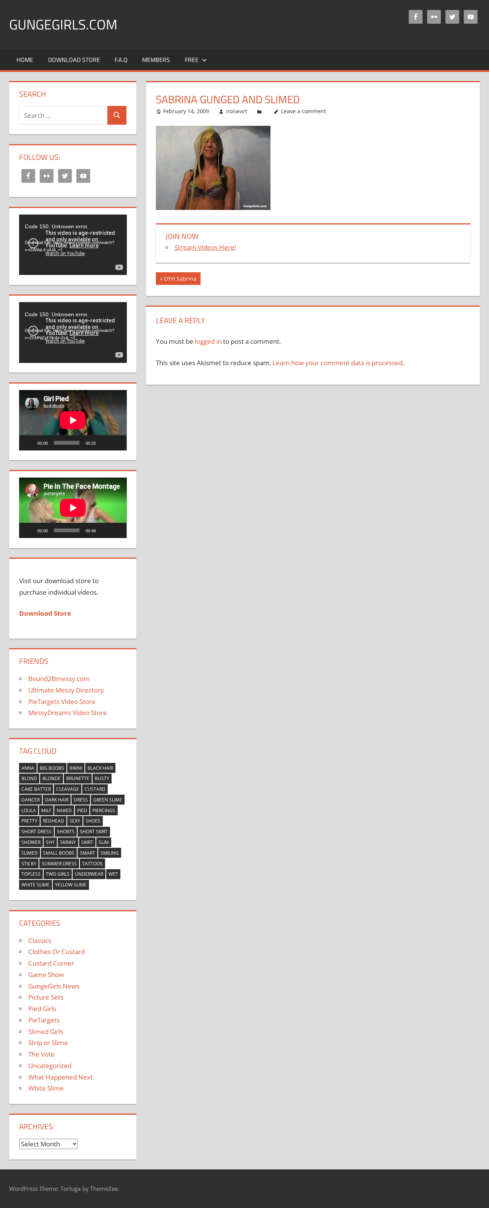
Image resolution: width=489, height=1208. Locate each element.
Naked (64, 810)
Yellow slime (71, 884)
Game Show (46, 974)
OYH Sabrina (180, 280)
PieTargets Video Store (62, 701)
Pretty (29, 821)
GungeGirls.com (63, 24)
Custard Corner (51, 963)
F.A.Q (121, 59)
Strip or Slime (48, 1042)
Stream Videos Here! (205, 247)
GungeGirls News (53, 986)
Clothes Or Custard (56, 951)
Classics (39, 940)
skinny (68, 842)
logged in (208, 341)
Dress (81, 800)
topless (30, 874)
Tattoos (92, 863)
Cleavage (67, 789)
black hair (100, 768)
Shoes (93, 821)
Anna (27, 768)
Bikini (76, 768)
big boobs (52, 768)
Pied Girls (42, 1008)
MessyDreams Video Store (67, 712)
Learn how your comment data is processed (337, 362)
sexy (75, 821)
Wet (113, 874)
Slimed (29, 853)
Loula (28, 810)
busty (102, 778)
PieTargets (44, 1020)
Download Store (74, 59)
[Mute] (104, 443)
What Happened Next (60, 1077)
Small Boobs (58, 853)
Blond (29, 778)
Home (24, 59)
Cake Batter (36, 789)
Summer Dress (59, 863)
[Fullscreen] (116, 443)
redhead (53, 821)
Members (156, 59)
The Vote (41, 1054)
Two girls (58, 874)
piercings (103, 810)
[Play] (29, 443)
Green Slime (107, 800)
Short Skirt (94, 831)
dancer (30, 800)
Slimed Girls (45, 1031)
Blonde (51, 778)
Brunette (77, 778)
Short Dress (36, 831)
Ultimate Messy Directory (66, 690)
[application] (73, 245)
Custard (94, 789)
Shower (30, 842)
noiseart (236, 111)
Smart (87, 853)
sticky (28, 863)
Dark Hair (56, 800)
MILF (46, 810)
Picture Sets (45, 997)
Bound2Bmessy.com (59, 678)
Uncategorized (49, 1065)
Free (192, 59)
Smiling (109, 853)
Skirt (87, 842)
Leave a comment (303, 111)
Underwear (89, 874)
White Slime (35, 884)
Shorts (65, 831)
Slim (104, 842)
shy (50, 842)
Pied (82, 810)
